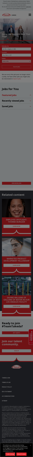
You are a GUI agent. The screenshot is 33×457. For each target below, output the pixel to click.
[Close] (30, 445)
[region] (16, 450)
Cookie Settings (10, 454)
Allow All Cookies (21, 454)
